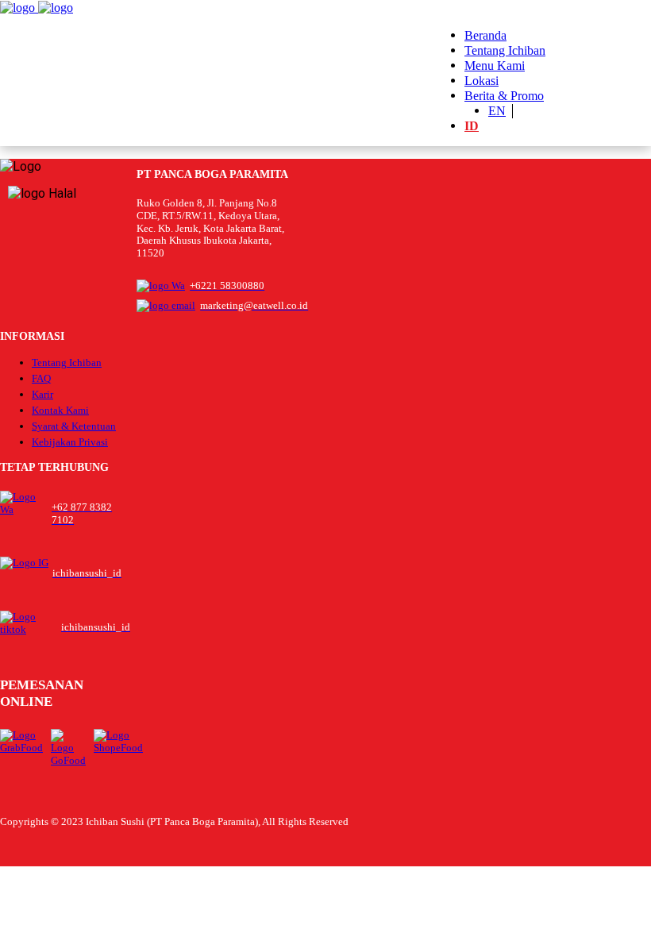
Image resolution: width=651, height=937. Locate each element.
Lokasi (481, 80)
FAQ (41, 378)
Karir (42, 394)
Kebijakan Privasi (70, 442)
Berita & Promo (504, 95)
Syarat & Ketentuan (74, 426)
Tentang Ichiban (504, 50)
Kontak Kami (60, 410)
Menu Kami (494, 65)
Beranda (485, 35)
